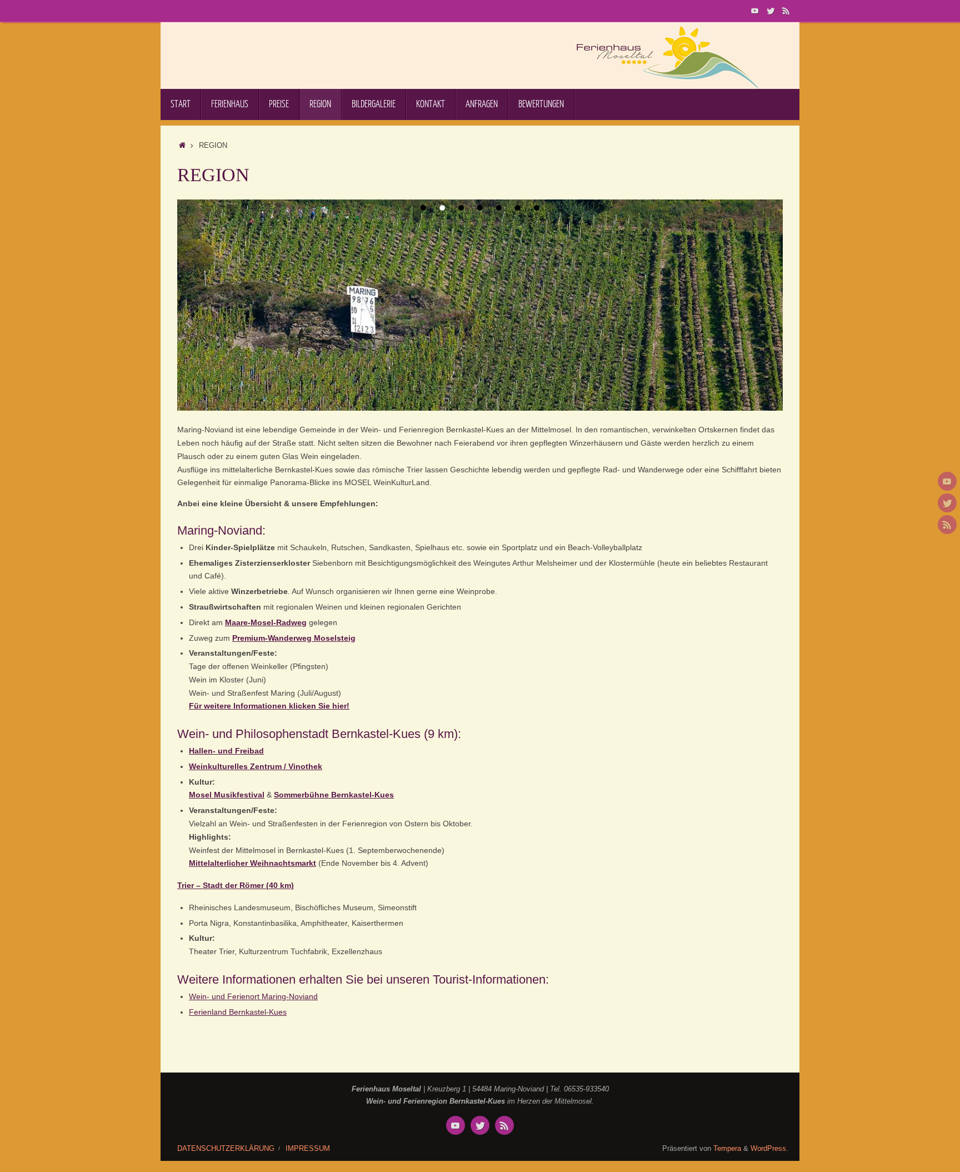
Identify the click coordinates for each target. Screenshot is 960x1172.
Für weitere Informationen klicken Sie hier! (269, 705)
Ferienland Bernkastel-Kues (238, 1012)
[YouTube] (755, 10)
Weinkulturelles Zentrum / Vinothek (255, 766)
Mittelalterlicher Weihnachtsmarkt (252, 863)
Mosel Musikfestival (226, 794)
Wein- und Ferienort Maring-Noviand (253, 996)
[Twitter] (770, 10)
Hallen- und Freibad (226, 750)
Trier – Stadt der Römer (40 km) (235, 885)
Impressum (308, 1149)
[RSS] (786, 10)
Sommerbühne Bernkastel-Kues (334, 794)
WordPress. (769, 1149)
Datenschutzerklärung (225, 1149)
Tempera (727, 1149)
